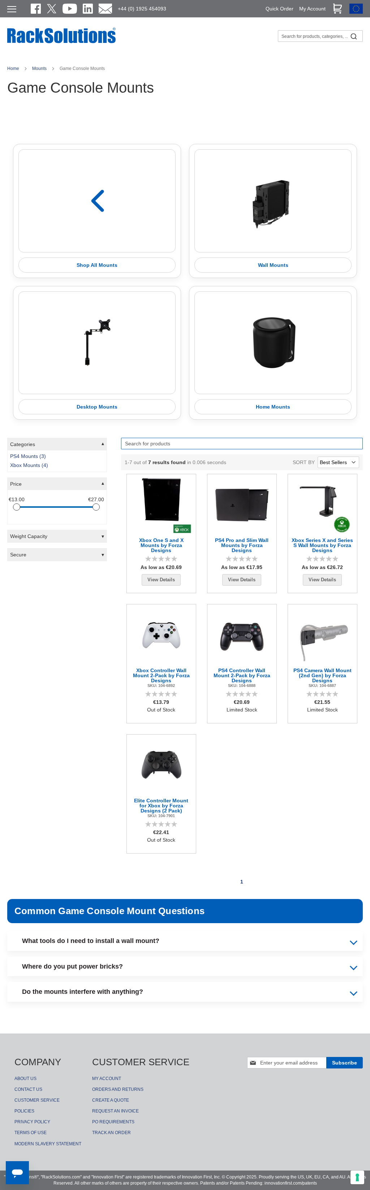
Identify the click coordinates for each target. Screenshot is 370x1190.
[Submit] (354, 36)
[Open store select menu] (356, 12)
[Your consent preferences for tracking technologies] (357, 1177)
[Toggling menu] (11, 9)
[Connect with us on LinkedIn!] (88, 9)
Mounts (40, 68)
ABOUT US (25, 1078)
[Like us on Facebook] (36, 9)
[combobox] (320, 36)
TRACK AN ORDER (111, 1132)
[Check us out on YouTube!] (70, 9)
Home (13, 68)
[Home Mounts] (273, 342)
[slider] (16, 507)
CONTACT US (28, 1089)
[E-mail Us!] (105, 9)
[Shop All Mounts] (97, 200)
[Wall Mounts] (273, 200)
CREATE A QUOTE (110, 1100)
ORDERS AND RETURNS (117, 1089)
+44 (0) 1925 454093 (142, 9)
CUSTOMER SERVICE (37, 1100)
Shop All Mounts (97, 265)
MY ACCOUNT (106, 1078)
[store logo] (61, 42)
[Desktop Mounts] (97, 342)
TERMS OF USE (30, 1132)
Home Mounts (273, 407)
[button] (57, 444)
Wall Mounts (273, 265)
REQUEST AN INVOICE (115, 1111)
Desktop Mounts (97, 407)
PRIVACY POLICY (32, 1121)
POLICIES (24, 1111)
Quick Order (279, 9)
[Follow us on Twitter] (52, 9)
